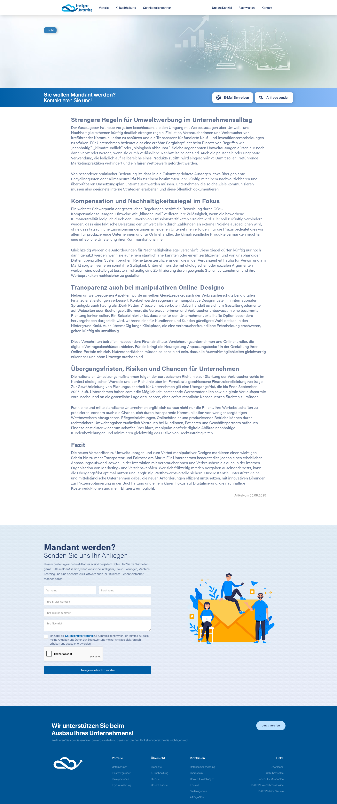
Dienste (155, 779)
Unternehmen (119, 766)
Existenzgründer (121, 772)
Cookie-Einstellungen (202, 779)
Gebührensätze (275, 772)
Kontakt (194, 785)
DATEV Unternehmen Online (267, 785)
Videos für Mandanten (271, 779)
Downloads (277, 766)
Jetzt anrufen (271, 725)
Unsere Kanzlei (159, 785)
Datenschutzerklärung (79, 636)
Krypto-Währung (121, 785)
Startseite (156, 766)
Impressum (196, 772)
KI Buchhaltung (159, 772)
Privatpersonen (120, 779)
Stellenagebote (198, 791)
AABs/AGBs (197, 797)
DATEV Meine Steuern (271, 791)
